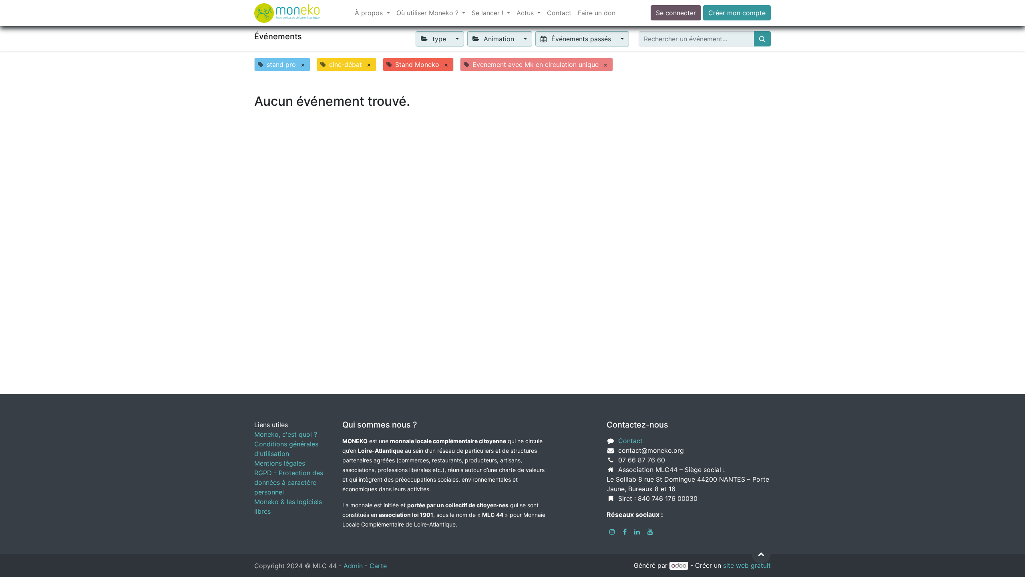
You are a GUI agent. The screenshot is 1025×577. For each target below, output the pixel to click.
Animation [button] (499, 39)
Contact (630, 441)
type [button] (439, 39)
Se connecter (676, 13)
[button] (761, 553)
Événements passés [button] (581, 39)
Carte (378, 566)
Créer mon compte (737, 13)
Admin (353, 566)
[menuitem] (559, 13)
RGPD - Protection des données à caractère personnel (288, 482)
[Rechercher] (762, 38)
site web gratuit (747, 565)
